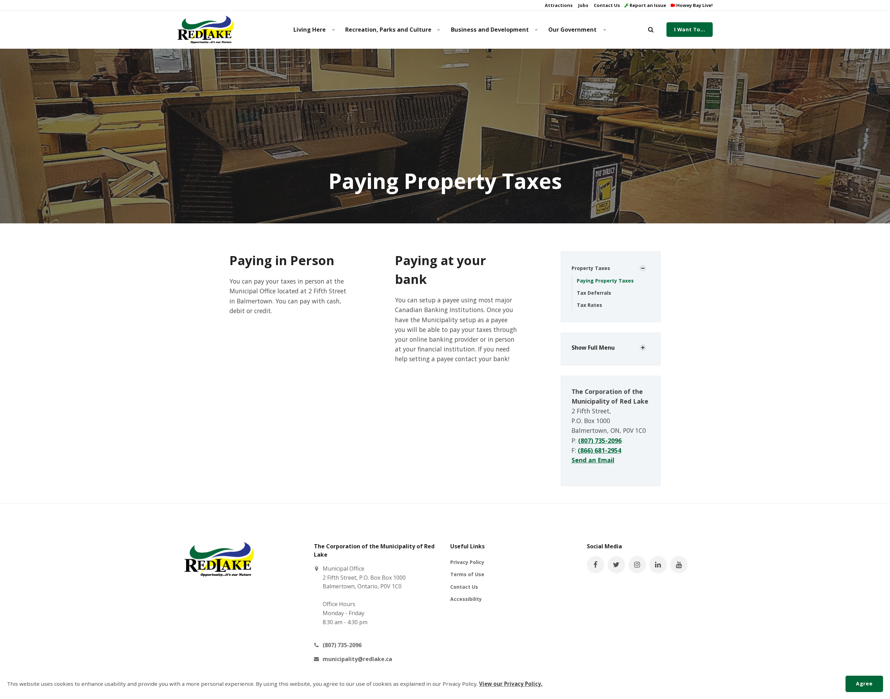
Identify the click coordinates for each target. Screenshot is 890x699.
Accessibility (466, 599)
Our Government (572, 29)
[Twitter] (616, 564)
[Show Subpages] (642, 268)
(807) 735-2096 (600, 440)
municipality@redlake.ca (357, 659)
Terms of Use (467, 574)
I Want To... (689, 29)
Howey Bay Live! (694, 5)
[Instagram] (637, 564)
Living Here (309, 29)
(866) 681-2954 (599, 450)
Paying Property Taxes (605, 280)
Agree (864, 683)
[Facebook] (595, 564)
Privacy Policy (467, 562)
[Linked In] (658, 564)
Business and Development (490, 29)
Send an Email (593, 460)
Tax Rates (589, 305)
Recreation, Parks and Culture (388, 29)
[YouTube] (679, 564)
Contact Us (606, 5)
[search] (651, 29)
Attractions (558, 5)
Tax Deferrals (594, 292)
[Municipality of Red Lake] (205, 29)
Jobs (582, 5)
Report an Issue (647, 5)
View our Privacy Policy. (510, 683)
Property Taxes (591, 268)
